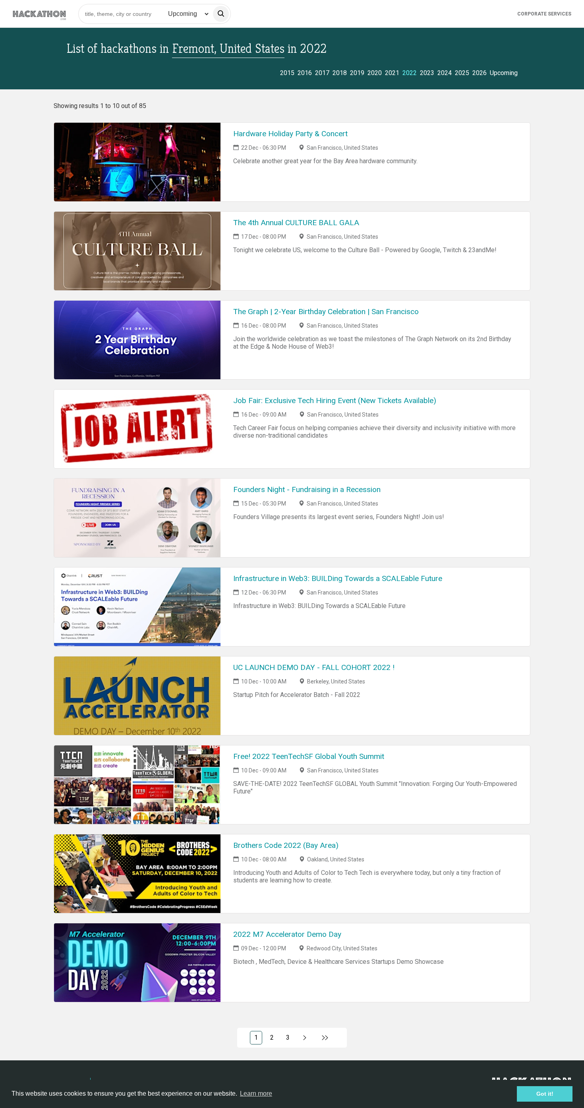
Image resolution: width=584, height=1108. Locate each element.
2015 (287, 73)
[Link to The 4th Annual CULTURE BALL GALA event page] (137, 251)
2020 (374, 73)
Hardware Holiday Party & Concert (290, 133)
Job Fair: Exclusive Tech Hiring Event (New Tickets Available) (334, 400)
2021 (392, 73)
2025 (462, 73)
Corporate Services (544, 14)
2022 (409, 73)
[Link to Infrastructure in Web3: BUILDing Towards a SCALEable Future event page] (137, 607)
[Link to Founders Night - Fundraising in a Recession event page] (137, 518)
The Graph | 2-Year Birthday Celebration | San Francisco (326, 311)
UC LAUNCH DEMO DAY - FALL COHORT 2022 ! (313, 667)
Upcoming (504, 73)
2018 (340, 73)
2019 (357, 73)
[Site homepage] (39, 13)
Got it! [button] (544, 1094)
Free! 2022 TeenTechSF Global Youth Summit (308, 756)
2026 (479, 73)
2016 (305, 73)
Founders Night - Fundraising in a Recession (307, 489)
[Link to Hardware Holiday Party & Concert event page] (137, 162)
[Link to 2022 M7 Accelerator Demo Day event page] (137, 962)
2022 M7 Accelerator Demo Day (287, 934)
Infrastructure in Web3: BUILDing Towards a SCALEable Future (337, 578)
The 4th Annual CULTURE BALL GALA (296, 222)
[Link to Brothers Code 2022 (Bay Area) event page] (137, 873)
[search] (221, 14)
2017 (322, 73)
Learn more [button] (256, 1093)
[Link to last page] (325, 1037)
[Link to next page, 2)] (305, 1037)
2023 (427, 73)
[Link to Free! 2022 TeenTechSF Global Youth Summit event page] (137, 784)
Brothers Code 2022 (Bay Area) (285, 845)
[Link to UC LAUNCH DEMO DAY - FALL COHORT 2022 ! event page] (137, 695)
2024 (444, 73)
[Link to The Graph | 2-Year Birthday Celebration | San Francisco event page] (137, 340)
